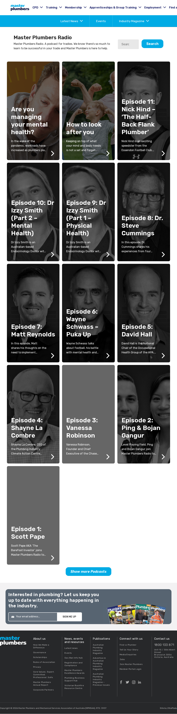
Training (52, 7)
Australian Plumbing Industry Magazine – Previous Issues (101, 679)
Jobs (122, 659)
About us (39, 638)
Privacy (37, 667)
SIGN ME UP (69, 616)
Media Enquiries (128, 654)
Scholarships (40, 657)
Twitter (127, 681)
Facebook (121, 681)
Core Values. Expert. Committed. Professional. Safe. (43, 675)
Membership (74, 7)
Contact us (162, 638)
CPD (35, 7)
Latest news (71, 648)
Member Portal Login (131, 669)
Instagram (133, 681)
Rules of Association (44, 662)
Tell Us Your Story (129, 649)
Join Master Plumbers (131, 664)
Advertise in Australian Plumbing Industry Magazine (99, 663)
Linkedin (139, 681)
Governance (39, 652)
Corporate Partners (43, 690)
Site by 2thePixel (168, 708)
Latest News (69, 21)
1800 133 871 (164, 645)
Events (101, 21)
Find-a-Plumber (128, 645)
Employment (153, 7)
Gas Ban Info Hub (73, 658)
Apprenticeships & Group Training (113, 7)
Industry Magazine (132, 21)
